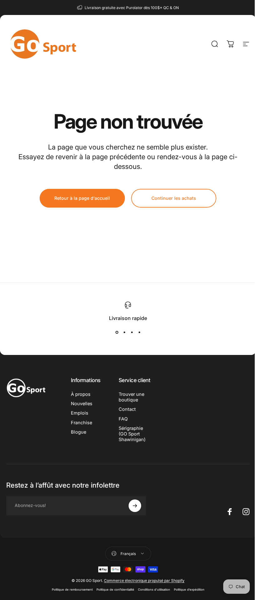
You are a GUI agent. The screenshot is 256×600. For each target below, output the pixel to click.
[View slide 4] (139, 332)
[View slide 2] (124, 332)
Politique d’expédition (189, 589)
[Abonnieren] (135, 505)
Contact (127, 409)
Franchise (81, 422)
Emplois (79, 413)
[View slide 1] (117, 332)
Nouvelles (81, 403)
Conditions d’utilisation (154, 589)
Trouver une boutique (131, 397)
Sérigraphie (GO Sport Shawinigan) (132, 433)
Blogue (78, 432)
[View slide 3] (131, 332)
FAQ (123, 419)
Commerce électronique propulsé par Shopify (144, 580)
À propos (81, 394)
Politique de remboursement (72, 589)
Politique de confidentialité (115, 589)
